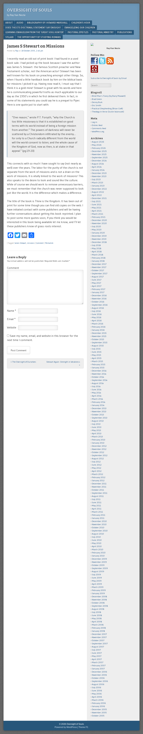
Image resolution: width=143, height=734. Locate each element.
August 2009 (98, 571)
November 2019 (99, 239)
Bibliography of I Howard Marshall (47, 22)
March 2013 (97, 436)
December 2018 (99, 242)
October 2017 (98, 270)
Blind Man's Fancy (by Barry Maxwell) (109, 96)
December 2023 (99, 173)
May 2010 (96, 543)
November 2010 (99, 524)
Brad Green (97, 99)
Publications (124, 32)
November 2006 (99, 675)
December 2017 (99, 264)
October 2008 (98, 602)
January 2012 (98, 480)
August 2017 (98, 276)
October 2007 (98, 640)
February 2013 (98, 439)
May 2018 (96, 248)
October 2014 (98, 377)
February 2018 (99, 257)
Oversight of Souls (29, 10)
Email (11, 319)
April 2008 (97, 621)
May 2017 (96, 283)
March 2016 (97, 323)
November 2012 (99, 449)
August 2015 (98, 345)
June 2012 (96, 464)
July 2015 (96, 348)
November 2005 (99, 712)
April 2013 (96, 433)
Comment (40, 243)
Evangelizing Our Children (80, 27)
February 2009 (99, 590)
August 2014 (98, 383)
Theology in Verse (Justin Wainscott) (108, 111)
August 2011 (98, 496)
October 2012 (98, 452)
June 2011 (96, 502)
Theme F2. (83, 727)
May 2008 (97, 618)
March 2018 (97, 254)
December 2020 (99, 220)
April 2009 (97, 584)
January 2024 (98, 170)
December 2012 (99, 446)
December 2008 (99, 596)
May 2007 (96, 656)
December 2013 (99, 408)
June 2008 (97, 615)
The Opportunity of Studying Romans (39, 37)
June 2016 (97, 314)
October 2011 (98, 490)
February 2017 (98, 289)
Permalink (49, 243)
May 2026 (96, 145)
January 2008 (98, 631)
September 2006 (100, 681)
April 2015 (96, 358)
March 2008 (98, 624)
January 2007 (98, 668)
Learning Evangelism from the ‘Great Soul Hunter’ (34, 32)
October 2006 (98, 678)
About (9, 22)
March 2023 (97, 182)
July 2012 (96, 461)
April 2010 (97, 546)
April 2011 (96, 508)
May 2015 (96, 355)
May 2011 (96, 505)
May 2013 (96, 430)
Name (11, 310)
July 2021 (96, 201)
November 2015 (99, 336)
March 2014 (97, 399)
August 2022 (98, 192)
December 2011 (99, 483)
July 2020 (96, 226)
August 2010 (98, 533)
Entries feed (97, 125)
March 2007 (97, 662)
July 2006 (96, 687)
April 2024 (97, 167)
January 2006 (98, 706)
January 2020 (98, 232)
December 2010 (99, 521)
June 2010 (97, 540)
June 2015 (96, 352)
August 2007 (98, 646)
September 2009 (100, 568)
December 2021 (99, 198)
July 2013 (96, 424)
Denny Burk (97, 102)
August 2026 (98, 141)
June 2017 (96, 279)
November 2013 (99, 411)
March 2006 (98, 700)
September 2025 (100, 157)
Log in (94, 122)
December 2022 (99, 188)
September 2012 (99, 455)
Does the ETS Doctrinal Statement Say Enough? (33, 27)
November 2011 (99, 486)
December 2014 (99, 370)
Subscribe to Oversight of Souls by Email (109, 78)
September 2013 (99, 417)
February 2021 (98, 217)
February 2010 (99, 552)
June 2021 (96, 204)
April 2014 (96, 395)
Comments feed (99, 128)
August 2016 (98, 308)
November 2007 (99, 637)
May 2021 (96, 207)
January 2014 (98, 405)
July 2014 (96, 386)
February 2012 (98, 477)
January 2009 (98, 593)
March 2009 (97, 587)
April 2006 (97, 696)
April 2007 (97, 659)
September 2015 (99, 342)
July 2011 (96, 499)
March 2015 (97, 361)
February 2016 (99, 326)
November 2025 (99, 154)
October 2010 (98, 527)
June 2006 (97, 690)
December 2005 (99, 709)
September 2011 (99, 493)
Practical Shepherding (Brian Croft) (107, 108)
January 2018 (98, 261)
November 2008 (99, 599)
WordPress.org (98, 131)
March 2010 (97, 549)
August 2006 (98, 684)
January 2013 (98, 442)
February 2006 (99, 703)
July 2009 (96, 574)
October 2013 (98, 414)
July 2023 (96, 179)
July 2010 (96, 537)
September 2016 (100, 304)
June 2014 (96, 389)
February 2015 (98, 364)
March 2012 (97, 474)
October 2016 (98, 301)
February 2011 (98, 515)
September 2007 (100, 643)
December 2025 (99, 151)
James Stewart (20, 243)
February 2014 (98, 402)
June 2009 (97, 577)
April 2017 (96, 286)
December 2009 (99, 559)
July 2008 (96, 612)
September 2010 (100, 530)
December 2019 (99, 236)
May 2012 (96, 468)
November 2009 (99, 562)
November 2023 (99, 176)
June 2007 (97, 653)
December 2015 (99, 333)
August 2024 (98, 163)
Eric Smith (96, 105)
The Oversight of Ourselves (23, 361)
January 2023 (98, 185)
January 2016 (98, 330)
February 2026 (99, 148)
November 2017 (99, 267)
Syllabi (9, 37)
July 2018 (96, 245)
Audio (20, 22)
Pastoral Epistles (78, 32)
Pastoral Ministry (102, 32)
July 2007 (96, 649)
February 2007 (99, 665)
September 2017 (99, 273)
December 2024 (99, 160)
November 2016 (99, 298)
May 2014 (96, 392)
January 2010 (98, 555)
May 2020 (96, 229)
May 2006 (97, 693)
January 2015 (98, 367)
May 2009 (96, 580)
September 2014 (99, 380)
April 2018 (97, 251)
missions (30, 243)
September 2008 (100, 606)
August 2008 (98, 609)
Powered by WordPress (66, 727)
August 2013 (98, 421)
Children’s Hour (80, 22)
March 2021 (97, 214)
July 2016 (96, 311)
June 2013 (96, 427)
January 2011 (98, 518)
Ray (16, 50)
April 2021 (96, 210)
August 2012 (98, 458)
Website (11, 327)
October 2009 (98, 565)
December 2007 (99, 634)
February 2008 (99, 628)
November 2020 (99, 223)
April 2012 (96, 471)
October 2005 (98, 715)
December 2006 (99, 671)
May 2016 (96, 317)
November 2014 (99, 373)
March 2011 (97, 511)
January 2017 (98, 292)
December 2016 (99, 295)
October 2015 (98, 339)
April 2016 (97, 320)
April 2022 (97, 195)
